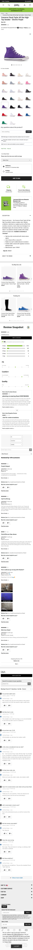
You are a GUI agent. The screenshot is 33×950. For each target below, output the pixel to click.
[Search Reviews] (30, 449)
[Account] (25, 5)
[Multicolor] (4, 89)
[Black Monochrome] (12, 105)
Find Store (27, 924)
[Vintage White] (28, 73)
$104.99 (3, 316)
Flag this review (5, 490)
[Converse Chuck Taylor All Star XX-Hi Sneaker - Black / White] (8, 305)
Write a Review (16, 337)
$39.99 (18, 287)
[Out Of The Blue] (12, 81)
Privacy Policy (28, 917)
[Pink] (28, 81)
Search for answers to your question (12, 681)
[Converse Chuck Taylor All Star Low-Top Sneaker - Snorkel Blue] (24, 305)
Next (31, 278)
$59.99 (2, 285)
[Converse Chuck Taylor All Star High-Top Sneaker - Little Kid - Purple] (24, 274)
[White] (20, 89)
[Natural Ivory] (20, 73)
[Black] (12, 73)
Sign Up (4, 906)
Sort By (19, 689)
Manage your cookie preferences (15, 934)
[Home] (16, 5)
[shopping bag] (30, 5)
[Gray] (28, 97)
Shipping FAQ (9, 191)
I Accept (16, 946)
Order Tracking (5, 1)
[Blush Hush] (20, 81)
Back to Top (16, 660)
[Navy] (28, 105)
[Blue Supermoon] (12, 89)
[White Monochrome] (12, 121)
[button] (7, 587)
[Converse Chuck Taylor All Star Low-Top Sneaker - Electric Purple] (8, 274)
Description (5, 215)
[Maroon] (20, 113)
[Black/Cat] (4, 97)
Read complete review (7, 407)
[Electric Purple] (4, 105)
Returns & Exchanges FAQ (24, 191)
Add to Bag (16, 178)
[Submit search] (29, 683)
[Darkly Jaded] (12, 97)
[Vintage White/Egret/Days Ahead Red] (20, 97)
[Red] (4, 113)
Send (29, 132)
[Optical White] (12, 113)
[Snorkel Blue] (28, 113)
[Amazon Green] (4, 121)
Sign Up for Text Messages (8, 910)
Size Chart (6, 154)
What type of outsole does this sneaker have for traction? (16, 136)
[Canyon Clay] (4, 81)
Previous (2, 279)
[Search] (9, 5)
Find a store (5, 921)
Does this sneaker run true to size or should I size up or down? (15, 140)
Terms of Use (21, 917)
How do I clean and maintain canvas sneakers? (13, 144)
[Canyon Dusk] (4, 73)
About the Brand (7, 256)
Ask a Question (16, 675)
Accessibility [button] (28, 1)
